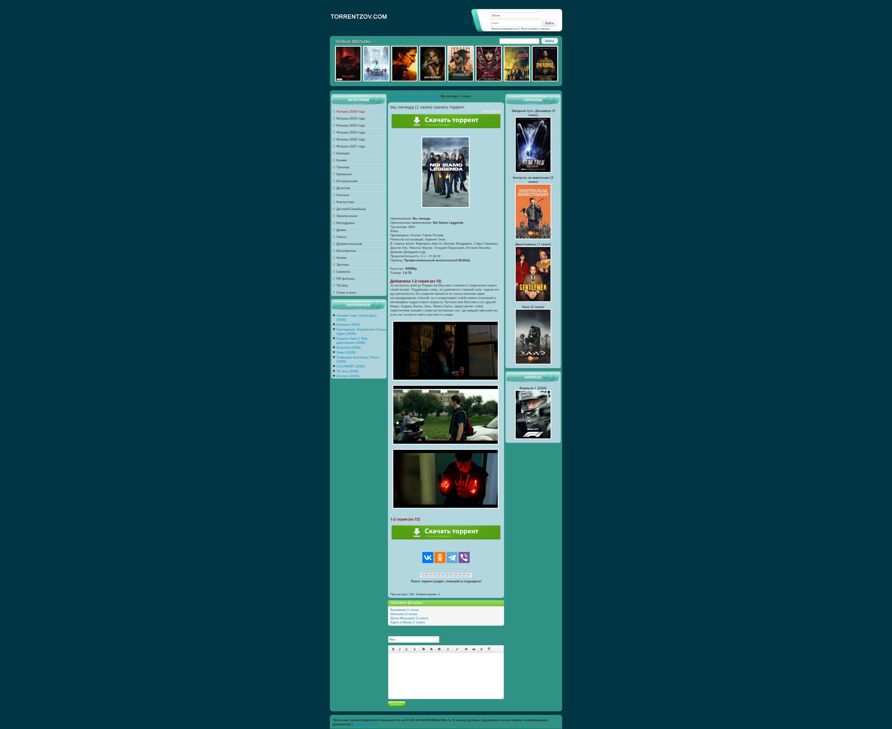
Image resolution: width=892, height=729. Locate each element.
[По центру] (431, 649)
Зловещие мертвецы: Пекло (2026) (357, 359)
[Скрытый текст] (466, 649)
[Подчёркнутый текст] (407, 649)
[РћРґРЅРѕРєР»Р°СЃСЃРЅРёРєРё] (440, 557)
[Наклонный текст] (400, 649)
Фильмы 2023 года (350, 132)
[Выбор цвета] (457, 649)
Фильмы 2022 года (350, 139)
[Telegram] (452, 557)
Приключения (346, 216)
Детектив (343, 188)
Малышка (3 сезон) (403, 614)
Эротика (342, 264)
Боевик (341, 160)
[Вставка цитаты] (474, 649)
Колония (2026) (348, 324)
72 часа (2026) (347, 371)
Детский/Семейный (351, 209)
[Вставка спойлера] (489, 649)
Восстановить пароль (535, 28)
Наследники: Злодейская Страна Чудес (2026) (361, 331)
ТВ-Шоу (342, 285)
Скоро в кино (346, 292)
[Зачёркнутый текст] (415, 649)
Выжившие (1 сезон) (404, 609)
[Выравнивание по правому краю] (439, 649)
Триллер (342, 167)
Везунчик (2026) (348, 347)
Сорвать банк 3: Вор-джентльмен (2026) (352, 340)
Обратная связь (366, 724)
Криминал (344, 174)
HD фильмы (345, 278)
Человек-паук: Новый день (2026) (356, 317)
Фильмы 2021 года (350, 146)
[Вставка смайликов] (448, 649)
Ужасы (341, 236)
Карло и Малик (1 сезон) (407, 622)
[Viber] (464, 557)
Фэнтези (342, 195)
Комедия (343, 153)
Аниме (341, 257)
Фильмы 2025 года (350, 118)
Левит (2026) (346, 352)
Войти (549, 23)
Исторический (346, 181)
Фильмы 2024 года (350, 125)
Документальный (349, 243)
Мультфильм (346, 250)
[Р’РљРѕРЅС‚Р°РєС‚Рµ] (427, 557)
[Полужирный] (393, 649)
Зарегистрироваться (504, 28)
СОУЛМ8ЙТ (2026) (350, 366)
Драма (341, 229)
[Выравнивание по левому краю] (424, 649)
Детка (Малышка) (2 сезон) (409, 618)
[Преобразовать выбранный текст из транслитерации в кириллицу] (481, 649)
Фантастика (345, 202)
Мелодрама (345, 222)
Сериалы (343, 271)
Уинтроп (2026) (348, 376)
